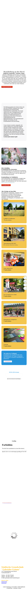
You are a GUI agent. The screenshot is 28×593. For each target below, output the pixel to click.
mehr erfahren (8, 220)
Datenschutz (4, 581)
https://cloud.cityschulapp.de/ (8, 182)
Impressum (3, 583)
